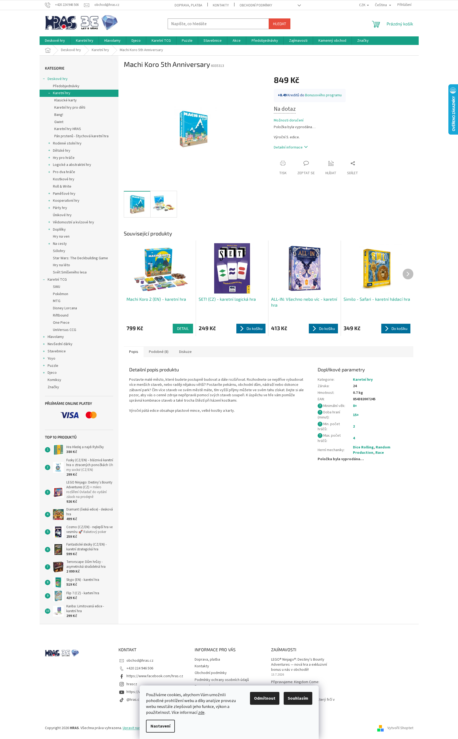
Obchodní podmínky (256, 5)
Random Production (371, 450)
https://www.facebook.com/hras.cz (154, 676)
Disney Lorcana (65, 308)
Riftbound (60, 315)
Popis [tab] (133, 352)
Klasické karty (65, 100)
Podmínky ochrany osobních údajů (222, 680)
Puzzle (53, 365)
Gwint (58, 122)
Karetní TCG (57, 279)
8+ (355, 406)
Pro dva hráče (64, 172)
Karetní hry (61, 93)
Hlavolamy (56, 337)
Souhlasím (298, 698)
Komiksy (54, 380)
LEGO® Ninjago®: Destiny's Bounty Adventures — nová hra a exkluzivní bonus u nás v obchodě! (299, 665)
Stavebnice (57, 351)
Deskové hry (58, 79)
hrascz (131, 684)
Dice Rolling (363, 447)
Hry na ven (61, 236)
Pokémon (60, 294)
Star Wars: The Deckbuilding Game (80, 258)
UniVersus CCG (64, 330)
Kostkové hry (63, 179)
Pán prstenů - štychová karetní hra (81, 136)
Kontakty (221, 5)
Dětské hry (61, 150)
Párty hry (60, 208)
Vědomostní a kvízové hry (73, 222)
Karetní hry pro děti (69, 107)
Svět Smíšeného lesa (70, 272)
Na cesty (60, 243)
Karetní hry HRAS (67, 129)
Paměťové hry (64, 193)
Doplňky (59, 229)
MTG (56, 301)
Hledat (279, 23)
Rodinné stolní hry (67, 143)
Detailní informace (288, 147)
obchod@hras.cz (139, 660)
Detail (183, 328)
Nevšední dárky (60, 344)
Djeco (52, 372)
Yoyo (51, 358)
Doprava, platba (188, 5)
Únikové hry (62, 215)
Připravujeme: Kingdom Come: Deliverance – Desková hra (295, 685)
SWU (56, 286)
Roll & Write (62, 186)
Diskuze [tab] (185, 352)
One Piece (61, 322)
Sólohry (59, 251)
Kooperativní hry (66, 200)
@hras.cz (133, 699)
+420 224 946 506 (139, 668)
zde (201, 712)
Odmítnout (264, 698)
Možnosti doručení (288, 120)
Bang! (58, 114)
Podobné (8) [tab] (158, 352)
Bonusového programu (323, 95)
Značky (53, 387)
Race (379, 452)
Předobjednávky (66, 86)
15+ (356, 415)
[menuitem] (55, 40)
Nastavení (160, 726)
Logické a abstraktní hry (72, 164)
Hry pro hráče (64, 158)
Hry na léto (61, 265)
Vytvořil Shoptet (400, 728)
